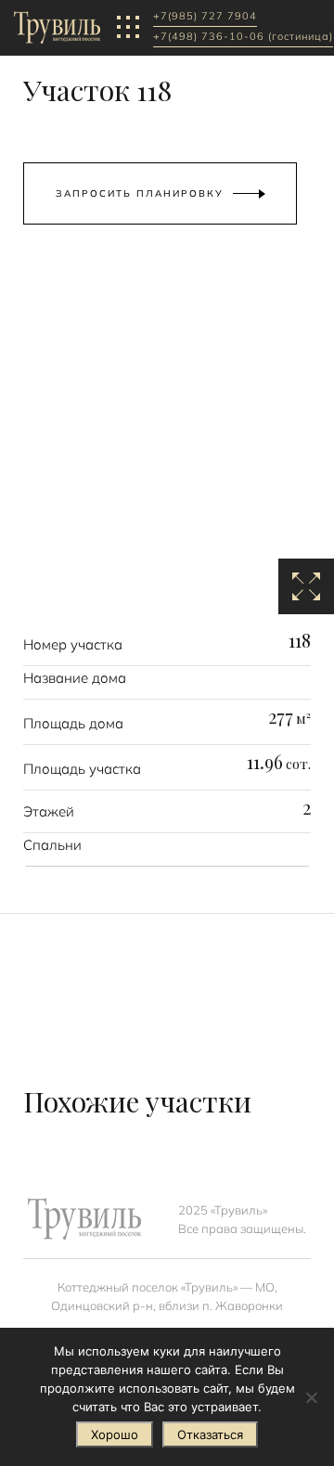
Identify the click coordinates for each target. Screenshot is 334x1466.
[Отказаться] (311, 1397)
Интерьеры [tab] (223, 304)
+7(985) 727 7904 (205, 16)
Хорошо (114, 1434)
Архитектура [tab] (115, 304)
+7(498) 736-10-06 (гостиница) (243, 37)
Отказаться (210, 1434)
